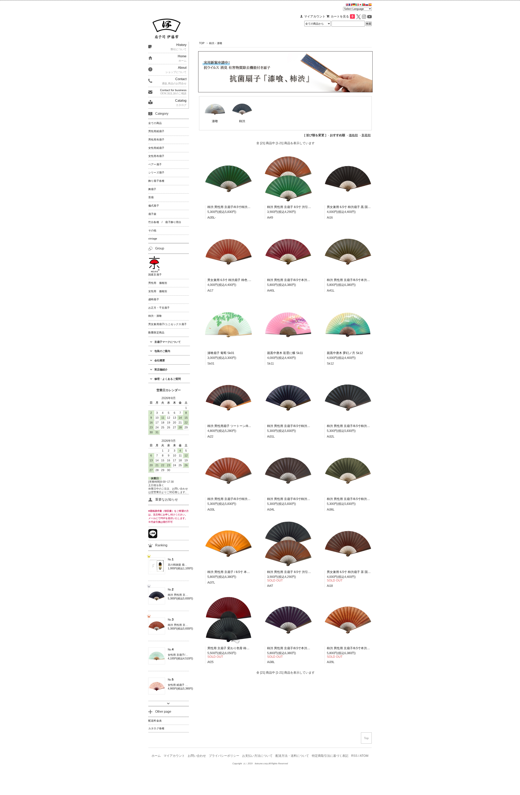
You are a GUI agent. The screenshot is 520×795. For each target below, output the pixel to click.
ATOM (364, 755)
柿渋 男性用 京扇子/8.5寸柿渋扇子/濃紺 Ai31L (297, 426)
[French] (350, 5)
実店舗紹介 (161, 369)
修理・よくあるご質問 (167, 378)
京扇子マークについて (167, 341)
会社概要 (159, 360)
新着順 (366, 135)
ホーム (156, 755)
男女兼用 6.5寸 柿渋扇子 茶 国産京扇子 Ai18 (357, 572)
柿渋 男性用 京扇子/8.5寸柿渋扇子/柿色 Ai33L (238, 499)
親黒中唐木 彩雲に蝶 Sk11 (285, 353)
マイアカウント (314, 16)
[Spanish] (370, 5)
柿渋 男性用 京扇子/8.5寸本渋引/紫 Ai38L (294, 648)
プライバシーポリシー (224, 755)
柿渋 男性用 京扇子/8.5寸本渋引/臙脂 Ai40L (296, 280)
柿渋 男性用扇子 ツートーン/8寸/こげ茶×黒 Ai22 (240, 426)
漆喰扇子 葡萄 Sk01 (220, 353)
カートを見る (342, 16)
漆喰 (215, 121)
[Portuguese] (363, 5)
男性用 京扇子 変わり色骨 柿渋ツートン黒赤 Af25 (241, 648)
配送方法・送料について (292, 755)
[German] (353, 5)
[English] (347, 5)
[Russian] (366, 5)
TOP (202, 43)
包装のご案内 (162, 351)
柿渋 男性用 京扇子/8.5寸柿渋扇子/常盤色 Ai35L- (240, 207)
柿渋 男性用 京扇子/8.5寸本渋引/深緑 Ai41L (356, 280)
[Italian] (357, 5)
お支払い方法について (257, 755)
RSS (354, 755)
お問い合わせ (197, 755)
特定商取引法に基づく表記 (330, 755)
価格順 (353, 135)
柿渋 (242, 121)
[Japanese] (360, 5)
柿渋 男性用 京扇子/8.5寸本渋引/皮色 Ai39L (356, 648)
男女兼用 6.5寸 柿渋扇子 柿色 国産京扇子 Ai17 (238, 280)
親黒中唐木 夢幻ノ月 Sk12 (345, 353)
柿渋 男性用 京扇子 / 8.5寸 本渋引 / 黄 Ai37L (237, 572)
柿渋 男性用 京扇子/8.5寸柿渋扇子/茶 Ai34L (296, 499)
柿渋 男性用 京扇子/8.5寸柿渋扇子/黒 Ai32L (356, 426)
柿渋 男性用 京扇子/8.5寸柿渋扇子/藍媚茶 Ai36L (359, 499)
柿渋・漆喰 (215, 43)
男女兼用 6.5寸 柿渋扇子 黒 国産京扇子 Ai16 (357, 207)
